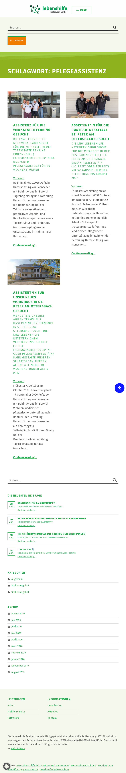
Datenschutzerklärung (83, 765)
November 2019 (20, 665)
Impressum (62, 765)
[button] (7, 766)
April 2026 (17, 639)
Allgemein (17, 578)
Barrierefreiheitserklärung (55, 769)
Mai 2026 (16, 633)
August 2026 (18, 613)
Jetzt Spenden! (16, 40)
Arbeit (11, 705)
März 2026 (17, 646)
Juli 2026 (16, 620)
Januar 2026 (18, 659)
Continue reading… (25, 245)
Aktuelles (52, 711)
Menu (83, 10)
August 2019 (18, 672)
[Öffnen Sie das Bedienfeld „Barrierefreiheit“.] (119, 388)
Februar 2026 (18, 652)
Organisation (54, 705)
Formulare (13, 717)
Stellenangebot (20, 585)
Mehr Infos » (18, 748)
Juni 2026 (16, 626)
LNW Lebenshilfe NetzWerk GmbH (35, 765)
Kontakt (52, 717)
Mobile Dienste (16, 711)
